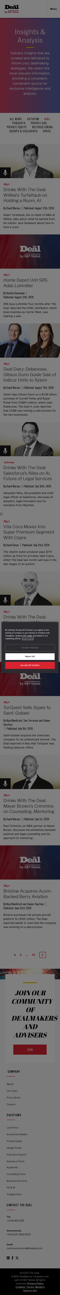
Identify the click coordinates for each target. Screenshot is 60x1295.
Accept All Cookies (30, 665)
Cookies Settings (30, 647)
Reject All (30, 656)
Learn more (27, 638)
